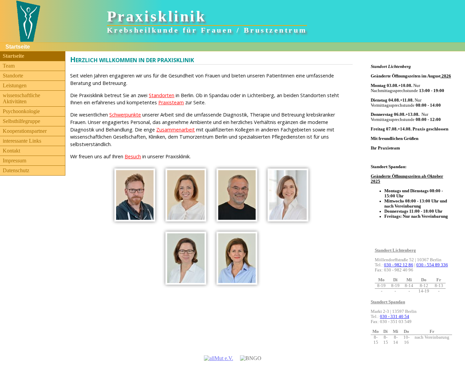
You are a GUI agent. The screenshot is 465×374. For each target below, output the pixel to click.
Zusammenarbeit (175, 129)
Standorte (13, 75)
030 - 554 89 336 (432, 265)
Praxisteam (171, 102)
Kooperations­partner (25, 131)
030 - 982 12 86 (398, 265)
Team (9, 66)
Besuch (133, 156)
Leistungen (15, 85)
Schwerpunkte (125, 114)
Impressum (14, 160)
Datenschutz (16, 170)
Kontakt (11, 151)
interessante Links (22, 141)
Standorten (161, 95)
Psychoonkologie (21, 111)
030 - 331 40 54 (394, 316)
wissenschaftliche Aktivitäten (21, 98)
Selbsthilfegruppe (21, 121)
